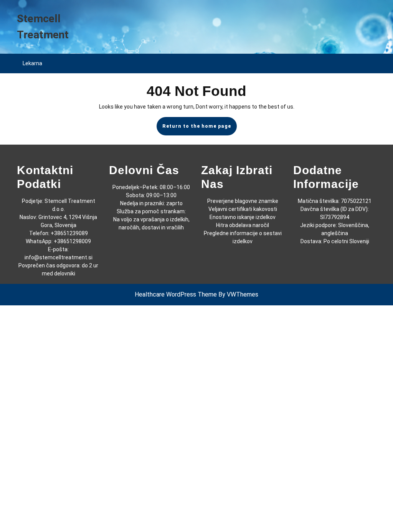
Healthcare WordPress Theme (176, 294)
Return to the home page (199, 129)
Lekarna (32, 63)
